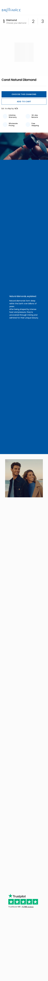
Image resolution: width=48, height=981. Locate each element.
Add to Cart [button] (24, 101)
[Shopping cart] (40, 10)
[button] (24, 94)
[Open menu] (44, 10)
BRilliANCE (12, 10)
